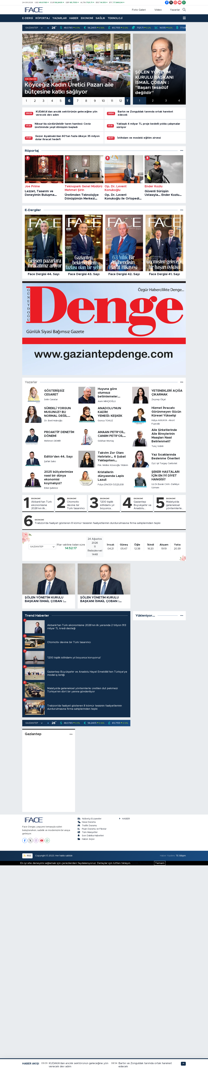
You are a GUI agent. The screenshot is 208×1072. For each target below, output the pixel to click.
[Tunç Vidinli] (140, 438)
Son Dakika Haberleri (93, 835)
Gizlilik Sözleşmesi (142, 863)
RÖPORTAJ (42, 18)
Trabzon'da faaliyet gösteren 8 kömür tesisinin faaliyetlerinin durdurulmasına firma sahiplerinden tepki (97, 523)
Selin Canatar (51, 399)
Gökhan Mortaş (106, 441)
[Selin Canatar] (33, 395)
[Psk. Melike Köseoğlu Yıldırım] (86, 459)
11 (112, 100)
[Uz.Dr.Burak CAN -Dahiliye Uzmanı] (140, 479)
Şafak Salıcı (50, 461)
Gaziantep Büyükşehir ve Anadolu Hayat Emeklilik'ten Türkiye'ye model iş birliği (142, 505)
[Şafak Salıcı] (33, 459)
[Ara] (184, 10)
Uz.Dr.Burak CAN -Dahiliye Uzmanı (165, 486)
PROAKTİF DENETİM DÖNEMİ (59, 434)
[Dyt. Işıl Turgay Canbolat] (140, 459)
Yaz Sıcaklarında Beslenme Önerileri (166, 456)
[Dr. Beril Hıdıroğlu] (33, 414)
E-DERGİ (27, 18)
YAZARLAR (59, 18)
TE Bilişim (181, 856)
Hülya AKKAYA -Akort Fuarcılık (163, 422)
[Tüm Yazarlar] (181, 382)
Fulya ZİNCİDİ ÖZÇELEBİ (111, 484)
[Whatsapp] (47, 840)
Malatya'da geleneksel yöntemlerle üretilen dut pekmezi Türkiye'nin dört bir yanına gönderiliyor (175, 505)
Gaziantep (33, 734)
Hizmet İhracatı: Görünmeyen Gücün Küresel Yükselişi (166, 411)
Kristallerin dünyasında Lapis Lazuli (111, 476)
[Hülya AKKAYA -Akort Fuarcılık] (140, 415)
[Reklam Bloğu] (104, 328)
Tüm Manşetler (90, 832)
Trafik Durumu (89, 825)
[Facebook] (24, 840)
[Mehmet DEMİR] (33, 436)
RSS (28, 856)
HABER (73, 18)
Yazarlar (175, 10)
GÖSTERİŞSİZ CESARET (54, 392)
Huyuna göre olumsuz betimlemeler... (109, 392)
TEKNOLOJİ (115, 18)
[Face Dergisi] (33, 9)
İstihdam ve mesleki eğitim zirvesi (139, 137)
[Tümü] (181, 150)
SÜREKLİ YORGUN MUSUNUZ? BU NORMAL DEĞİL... (57, 412)
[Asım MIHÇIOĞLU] (86, 395)
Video (158, 10)
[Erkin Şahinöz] (33, 479)
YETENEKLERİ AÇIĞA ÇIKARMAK (167, 392)
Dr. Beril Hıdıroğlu (53, 421)
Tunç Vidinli (157, 446)
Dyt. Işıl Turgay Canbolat (164, 463)
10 (103, 100)
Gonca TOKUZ (105, 421)
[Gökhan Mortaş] (86, 436)
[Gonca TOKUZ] (86, 414)
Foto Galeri (139, 10)
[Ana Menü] (184, 18)
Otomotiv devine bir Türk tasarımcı (76, 505)
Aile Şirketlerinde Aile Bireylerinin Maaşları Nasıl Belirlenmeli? (164, 435)
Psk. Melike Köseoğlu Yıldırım (113, 465)
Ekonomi (36, 498)
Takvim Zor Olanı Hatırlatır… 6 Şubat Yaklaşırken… (112, 456)
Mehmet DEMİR (52, 441)
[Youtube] (41, 840)
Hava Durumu (89, 822)
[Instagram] (36, 840)
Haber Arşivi (88, 839)
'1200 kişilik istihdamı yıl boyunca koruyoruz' (107, 505)
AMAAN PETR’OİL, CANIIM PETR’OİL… (112, 434)
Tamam (159, 863)
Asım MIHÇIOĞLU (107, 401)
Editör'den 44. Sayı (58, 456)
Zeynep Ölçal (159, 399)
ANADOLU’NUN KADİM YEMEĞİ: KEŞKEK (110, 412)
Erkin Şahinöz (51, 488)
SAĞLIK (100, 18)
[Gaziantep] (71, 734)
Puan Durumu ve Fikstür (94, 829)
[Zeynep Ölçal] (140, 395)
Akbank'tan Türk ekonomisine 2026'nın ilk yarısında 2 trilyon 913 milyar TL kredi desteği (41, 505)
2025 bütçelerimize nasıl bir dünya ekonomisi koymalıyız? (58, 477)
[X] (30, 840)
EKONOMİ (87, 18)
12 (120, 100)
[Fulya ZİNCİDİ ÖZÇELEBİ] (86, 478)
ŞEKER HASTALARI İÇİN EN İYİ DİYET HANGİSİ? (166, 475)
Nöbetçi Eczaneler (91, 819)
